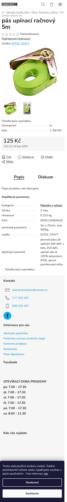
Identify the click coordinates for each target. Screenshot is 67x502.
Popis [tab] (19, 177)
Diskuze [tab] (45, 177)
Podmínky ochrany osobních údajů (24, 338)
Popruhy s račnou (51, 205)
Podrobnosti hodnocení (16, 39)
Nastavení (32, 482)
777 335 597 (20, 298)
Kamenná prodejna (14, 344)
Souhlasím (32, 493)
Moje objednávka (13, 354)
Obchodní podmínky (15, 333)
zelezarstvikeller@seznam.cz (30, 290)
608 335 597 (20, 306)
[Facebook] (7, 316)
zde (46, 474)
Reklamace (10, 349)
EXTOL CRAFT (21, 43)
